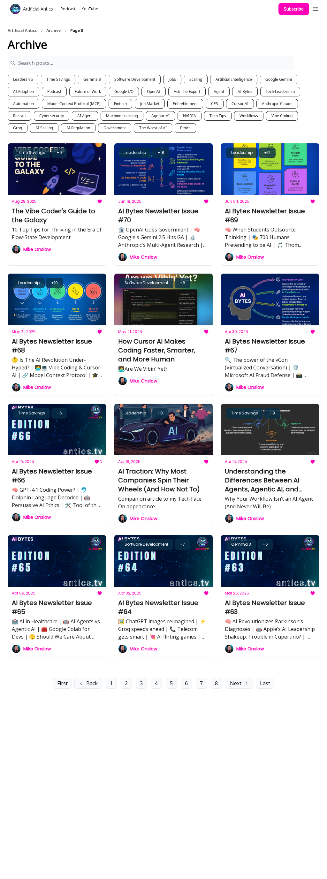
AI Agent (85, 115)
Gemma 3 (92, 79)
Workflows (249, 115)
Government (114, 128)
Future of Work (88, 91)
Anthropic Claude (277, 103)
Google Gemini (278, 79)
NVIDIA (189, 115)
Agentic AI (160, 115)
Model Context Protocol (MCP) (74, 103)
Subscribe (294, 9)
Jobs (172, 79)
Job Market (149, 103)
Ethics (185, 128)
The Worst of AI (153, 128)
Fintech (120, 103)
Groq (17, 128)
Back (92, 683)
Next (235, 683)
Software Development (134, 79)
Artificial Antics (22, 30)
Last (265, 683)
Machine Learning (122, 115)
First (62, 683)
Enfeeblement (185, 103)
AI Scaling (44, 128)
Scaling (195, 79)
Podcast (54, 91)
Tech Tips (217, 115)
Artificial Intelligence (234, 79)
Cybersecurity (51, 115)
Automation (23, 103)
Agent (219, 91)
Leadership (23, 79)
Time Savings (58, 79)
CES (214, 103)
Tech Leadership (280, 91)
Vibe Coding (282, 115)
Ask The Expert (187, 91)
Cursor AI (240, 103)
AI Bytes (245, 91)
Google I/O (123, 91)
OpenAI (153, 91)
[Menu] (315, 8)
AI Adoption (23, 91)
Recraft (19, 115)
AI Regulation (78, 128)
